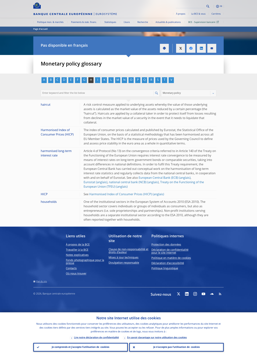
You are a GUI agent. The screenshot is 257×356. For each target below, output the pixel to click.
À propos (180, 14)
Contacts (71, 268)
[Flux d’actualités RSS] (220, 293)
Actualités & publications (168, 22)
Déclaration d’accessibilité (167, 263)
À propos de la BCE (78, 244)
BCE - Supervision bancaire (201, 22)
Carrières (216, 14)
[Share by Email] (211, 48)
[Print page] (164, 48)
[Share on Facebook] (191, 48)
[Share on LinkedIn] (201, 48)
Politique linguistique (164, 268)
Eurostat (89, 182)
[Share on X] (180, 48)
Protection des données (166, 244)
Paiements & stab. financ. (84, 22)
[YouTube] (203, 293)
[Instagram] (195, 293)
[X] (178, 293)
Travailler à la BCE (77, 250)
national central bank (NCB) (127, 182)
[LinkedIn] (186, 293)
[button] (213, 6)
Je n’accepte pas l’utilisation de (176, 347)
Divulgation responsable (124, 263)
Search (207, 6)
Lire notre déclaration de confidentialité (96, 338)
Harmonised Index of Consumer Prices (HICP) (120, 194)
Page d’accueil (40, 29)
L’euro (127, 22)
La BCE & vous (198, 14)
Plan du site (41, 282)
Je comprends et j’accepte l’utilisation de (80, 347)
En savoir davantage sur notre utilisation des (157, 338)
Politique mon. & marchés (50, 22)
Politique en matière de (171, 258)
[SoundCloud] (211, 293)
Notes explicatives (77, 255)
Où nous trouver (76, 273)
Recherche (142, 22)
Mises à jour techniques (123, 257)
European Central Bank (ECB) (158, 178)
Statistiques (110, 22)
